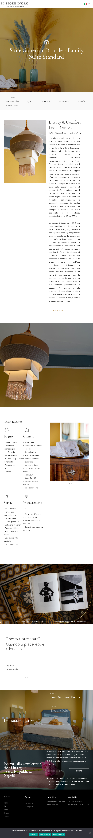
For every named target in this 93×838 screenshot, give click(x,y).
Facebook (29, 803)
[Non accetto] (90, 833)
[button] (6, 152)
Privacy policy (58, 834)
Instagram (29, 807)
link (59, 288)
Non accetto (45, 834)
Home (6, 803)
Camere (7, 806)
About (6, 810)
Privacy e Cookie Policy (65, 785)
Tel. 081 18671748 (75, 801)
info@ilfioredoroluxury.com (78, 804)
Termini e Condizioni (79, 782)
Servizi (6, 813)
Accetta (33, 834)
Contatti (7, 816)
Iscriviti (79, 771)
